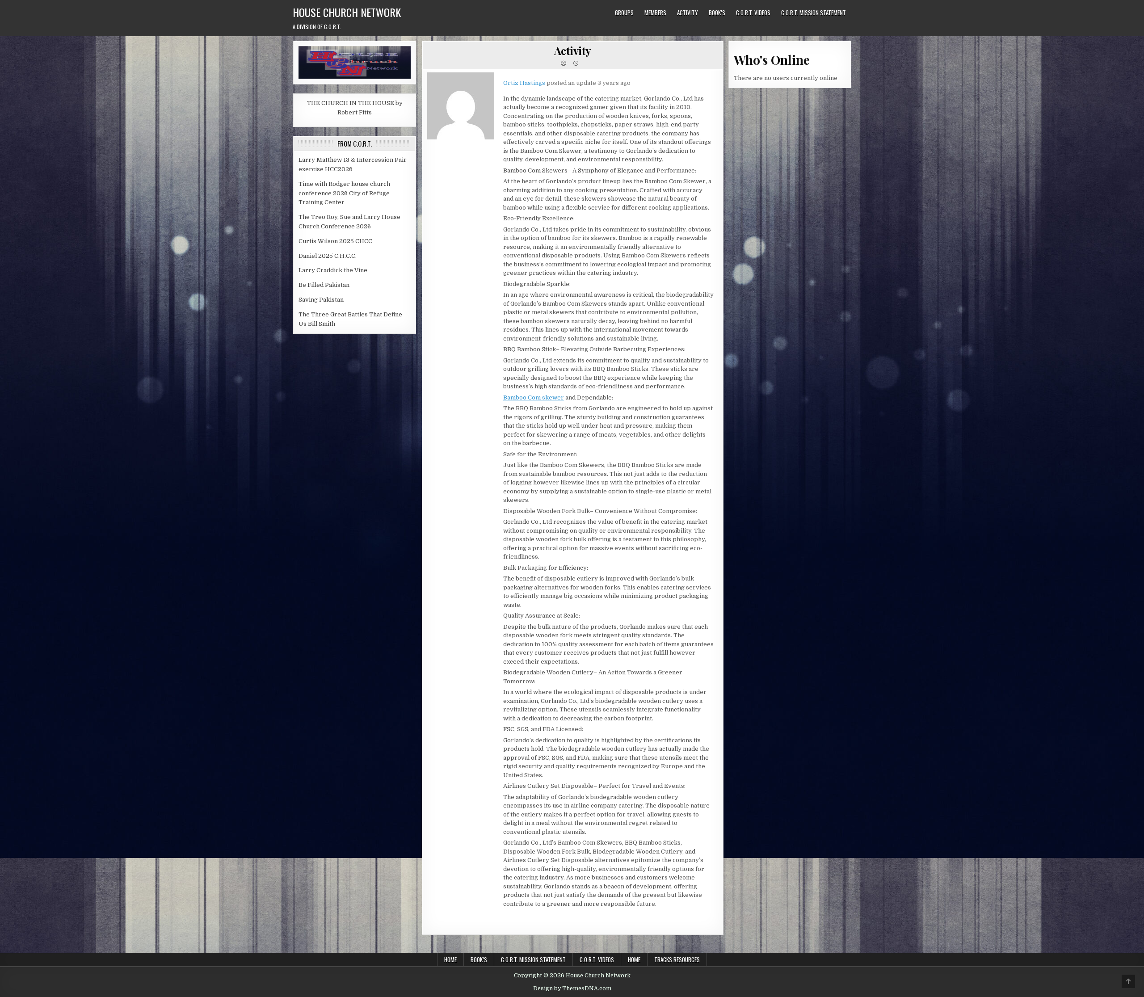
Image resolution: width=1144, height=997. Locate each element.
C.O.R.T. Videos (753, 12)
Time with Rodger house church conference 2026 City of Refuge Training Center (344, 193)
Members (655, 12)
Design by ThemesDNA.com (572, 988)
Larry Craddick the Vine (333, 270)
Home (450, 959)
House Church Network (347, 12)
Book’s (717, 12)
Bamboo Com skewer (533, 397)
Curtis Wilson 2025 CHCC (335, 241)
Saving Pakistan (321, 299)
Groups (624, 12)
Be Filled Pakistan (324, 285)
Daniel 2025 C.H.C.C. (328, 255)
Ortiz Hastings (524, 83)
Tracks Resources (677, 959)
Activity (687, 12)
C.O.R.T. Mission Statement (813, 12)
